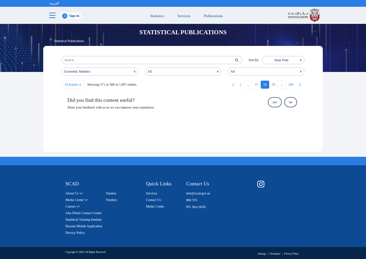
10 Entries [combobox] (71, 84)
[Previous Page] (233, 85)
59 (275, 85)
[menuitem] (74, 193)
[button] (63, 3)
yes (275, 102)
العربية (54, 3)
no (290, 102)
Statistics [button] (156, 16)
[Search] (236, 60)
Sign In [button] (74, 16)
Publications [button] (212, 16)
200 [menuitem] (292, 85)
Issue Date (281, 60)
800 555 (191, 200)
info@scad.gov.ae (198, 193)
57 (258, 85)
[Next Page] (300, 85)
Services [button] (182, 16)
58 (266, 85)
